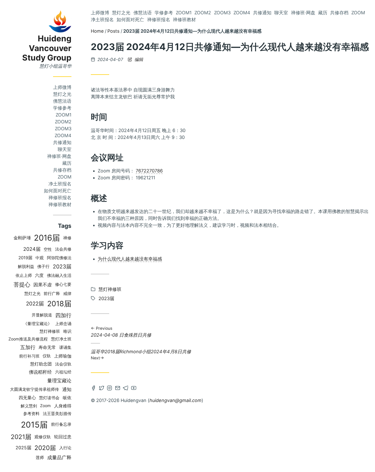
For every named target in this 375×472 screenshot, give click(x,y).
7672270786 (149, 170)
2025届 (23, 447)
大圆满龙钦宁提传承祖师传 (34, 389)
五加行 (27, 347)
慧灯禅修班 (50, 331)
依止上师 (24, 275)
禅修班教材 (59, 204)
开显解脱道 (42, 315)
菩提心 (22, 284)
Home (97, 31)
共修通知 (62, 142)
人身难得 (62, 405)
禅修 (67, 237)
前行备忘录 (61, 424)
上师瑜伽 (62, 356)
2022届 (35, 303)
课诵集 (65, 347)
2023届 (62, 266)
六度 (39, 275)
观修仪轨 (42, 436)
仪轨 (47, 355)
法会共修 (63, 249)
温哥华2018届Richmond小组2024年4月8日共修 (141, 354)
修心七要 (63, 284)
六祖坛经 (63, 372)
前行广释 (52, 293)
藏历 (66, 163)
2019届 (25, 257)
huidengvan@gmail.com (175, 400)
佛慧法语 (62, 101)
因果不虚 (42, 284)
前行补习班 (29, 356)
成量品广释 (59, 457)
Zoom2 (63, 121)
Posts (113, 31)
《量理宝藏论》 (37, 323)
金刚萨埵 (22, 237)
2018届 (59, 303)
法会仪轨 (63, 364)
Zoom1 (63, 114)
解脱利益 (26, 266)
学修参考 (62, 108)
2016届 (47, 238)
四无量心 (27, 397)
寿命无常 (47, 347)
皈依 (67, 397)
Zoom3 (63, 128)
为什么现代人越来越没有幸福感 (130, 259)
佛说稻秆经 (40, 372)
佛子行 (43, 266)
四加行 (63, 315)
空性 (48, 249)
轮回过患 (62, 436)
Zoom (64, 177)
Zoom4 (63, 135)
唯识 (67, 331)
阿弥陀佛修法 (59, 257)
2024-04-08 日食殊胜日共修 (121, 332)
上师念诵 (63, 323)
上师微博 (62, 87)
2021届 (21, 437)
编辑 (138, 59)
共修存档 (62, 170)
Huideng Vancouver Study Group (46, 48)
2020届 (45, 448)
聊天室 (64, 149)
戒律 (67, 293)
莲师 (40, 457)
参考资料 (31, 413)
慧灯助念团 (41, 364)
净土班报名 (59, 183)
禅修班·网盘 (59, 156)
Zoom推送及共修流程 (28, 339)
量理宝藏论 (59, 381)
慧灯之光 (62, 94)
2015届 (34, 425)
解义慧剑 (29, 405)
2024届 (32, 249)
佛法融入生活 (59, 275)
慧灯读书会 (49, 397)
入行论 (65, 447)
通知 (66, 389)
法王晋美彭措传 (57, 413)
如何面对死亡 (57, 190)
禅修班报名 (59, 197)
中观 (39, 257)
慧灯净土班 (61, 339)
